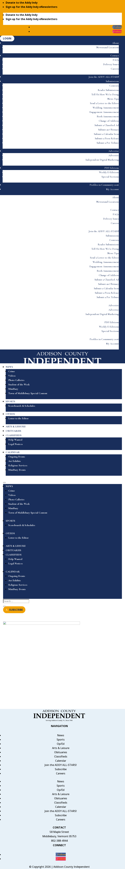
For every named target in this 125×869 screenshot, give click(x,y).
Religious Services (17, 465)
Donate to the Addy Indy (21, 2)
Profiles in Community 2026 (104, 184)
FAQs (116, 60)
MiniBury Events (17, 469)
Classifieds (60, 756)
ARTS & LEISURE (16, 426)
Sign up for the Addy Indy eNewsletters (31, 7)
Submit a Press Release (107, 138)
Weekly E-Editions (109, 172)
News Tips (113, 98)
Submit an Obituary (108, 129)
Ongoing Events (16, 456)
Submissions (112, 81)
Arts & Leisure (60, 748)
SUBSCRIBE (16, 610)
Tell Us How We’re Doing (105, 94)
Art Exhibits (14, 461)
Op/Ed (60, 744)
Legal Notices (15, 444)
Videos (12, 375)
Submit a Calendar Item (106, 134)
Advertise (113, 151)
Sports (61, 739)
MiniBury (13, 389)
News (60, 735)
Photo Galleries (16, 380)
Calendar (60, 760)
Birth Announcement (108, 116)
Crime (11, 371)
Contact (114, 55)
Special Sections (110, 176)
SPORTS (10, 401)
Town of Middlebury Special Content (27, 393)
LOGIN (7, 38)
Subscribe (61, 769)
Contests (114, 85)
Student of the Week (19, 384)
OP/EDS (10, 414)
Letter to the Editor (18, 418)
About (115, 43)
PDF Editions (111, 168)
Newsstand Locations (107, 47)
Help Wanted (15, 439)
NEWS (9, 367)
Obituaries (60, 752)
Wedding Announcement (106, 107)
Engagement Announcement (104, 112)
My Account (112, 189)
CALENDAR (13, 452)
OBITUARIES (13, 431)
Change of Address (109, 120)
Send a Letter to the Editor (104, 103)
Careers (115, 68)
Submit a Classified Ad (107, 125)
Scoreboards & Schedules (21, 405)
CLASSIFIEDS (13, 435)
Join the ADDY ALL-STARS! (104, 76)
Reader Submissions (108, 90)
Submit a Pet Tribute (108, 142)
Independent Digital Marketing (102, 159)
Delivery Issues (111, 64)
